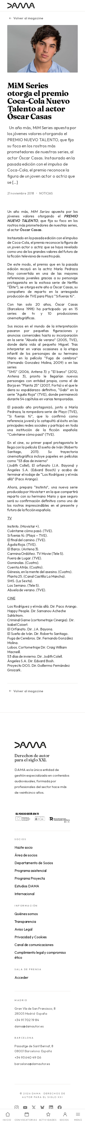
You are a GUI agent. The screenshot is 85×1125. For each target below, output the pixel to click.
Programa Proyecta (30, 878)
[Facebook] (60, 1107)
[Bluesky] (42, 1107)
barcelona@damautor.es (32, 1064)
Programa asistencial (30, 870)
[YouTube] (25, 1107)
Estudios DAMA (27, 886)
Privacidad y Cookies (31, 937)
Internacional (24, 893)
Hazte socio (24, 847)
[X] (34, 1107)
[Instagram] (17, 1107)
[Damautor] (42, 748)
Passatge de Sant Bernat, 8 (34, 1046)
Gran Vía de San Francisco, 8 (35, 1009)
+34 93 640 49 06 (28, 1057)
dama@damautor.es (29, 1026)
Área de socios (26, 855)
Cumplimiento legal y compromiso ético (40, 955)
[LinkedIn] (51, 1107)
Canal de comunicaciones (34, 944)
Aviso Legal (23, 929)
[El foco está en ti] (42, 817)
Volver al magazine (28, 18)
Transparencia (25, 921)
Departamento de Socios (34, 863)
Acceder (21, 977)
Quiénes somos (26, 913)
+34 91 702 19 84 (27, 1020)
